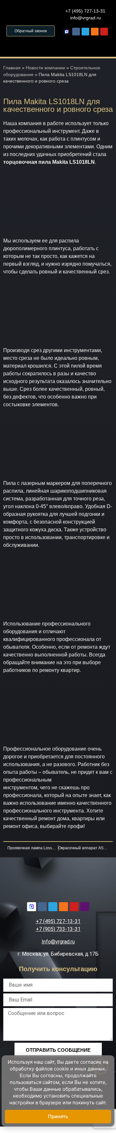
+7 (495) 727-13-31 (58, 921)
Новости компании (45, 67)
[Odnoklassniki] (95, 31)
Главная (12, 67)
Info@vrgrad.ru (58, 942)
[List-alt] (84, 906)
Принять (58, 1116)
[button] (58, 45)
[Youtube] (104, 31)
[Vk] (76, 31)
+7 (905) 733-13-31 (58, 929)
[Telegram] (85, 31)
